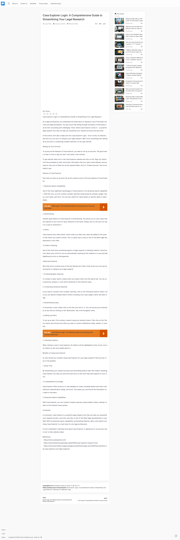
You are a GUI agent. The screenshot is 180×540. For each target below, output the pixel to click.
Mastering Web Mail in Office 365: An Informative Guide (134, 19)
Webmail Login (4, 530)
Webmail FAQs (4, 538)
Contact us (24, 3)
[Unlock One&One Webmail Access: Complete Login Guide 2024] (119, 60)
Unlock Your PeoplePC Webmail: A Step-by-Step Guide (134, 35)
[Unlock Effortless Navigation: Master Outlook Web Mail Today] (119, 75)
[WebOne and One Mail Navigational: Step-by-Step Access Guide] (119, 29)
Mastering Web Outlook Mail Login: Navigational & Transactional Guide (134, 98)
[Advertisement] (75, 42)
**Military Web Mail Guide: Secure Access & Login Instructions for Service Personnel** (134, 51)
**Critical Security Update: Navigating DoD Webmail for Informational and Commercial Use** (134, 66)
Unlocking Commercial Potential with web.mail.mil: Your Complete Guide (134, 105)
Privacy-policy (43, 3)
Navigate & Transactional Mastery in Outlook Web (134, 82)
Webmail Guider (73, 24)
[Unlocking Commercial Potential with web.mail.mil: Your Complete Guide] (119, 107)
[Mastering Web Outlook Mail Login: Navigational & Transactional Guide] (119, 99)
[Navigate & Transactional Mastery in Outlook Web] (119, 83)
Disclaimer (33, 3)
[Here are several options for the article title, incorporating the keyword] (119, 91)
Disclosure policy (56, 3)
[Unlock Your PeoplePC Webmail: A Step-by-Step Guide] (119, 36)
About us (15, 3)
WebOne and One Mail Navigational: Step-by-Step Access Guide (134, 27)
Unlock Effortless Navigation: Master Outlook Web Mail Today (134, 74)
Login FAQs (3, 534)
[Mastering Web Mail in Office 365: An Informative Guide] (119, 21)
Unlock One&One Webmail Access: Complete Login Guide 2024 (134, 59)
